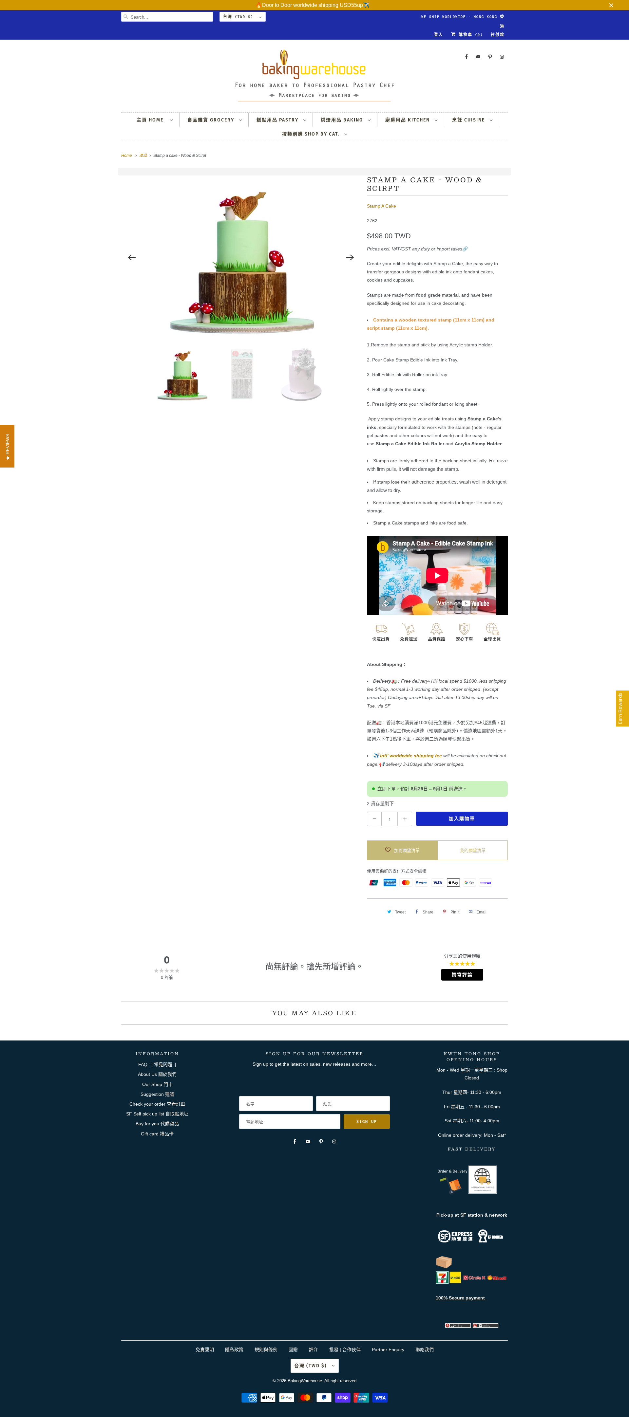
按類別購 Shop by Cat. (311, 134)
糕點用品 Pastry (278, 120)
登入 (438, 35)
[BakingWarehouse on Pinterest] (490, 56)
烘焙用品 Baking (343, 120)
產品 (143, 155)
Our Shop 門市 (157, 1084)
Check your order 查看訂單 (157, 1104)
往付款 (498, 35)
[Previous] (131, 257)
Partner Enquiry (388, 1349)
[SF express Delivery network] (444, 1267)
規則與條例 (266, 1349)
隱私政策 (234, 1349)
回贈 (293, 1349)
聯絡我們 (424, 1349)
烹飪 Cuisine (469, 120)
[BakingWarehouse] (314, 77)
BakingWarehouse (305, 1380)
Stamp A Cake (381, 206)
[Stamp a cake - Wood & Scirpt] (241, 257)
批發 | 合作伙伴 (345, 1349)
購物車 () (469, 35)
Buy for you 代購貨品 (157, 1123)
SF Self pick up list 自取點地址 (157, 1113)
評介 (313, 1349)
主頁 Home (152, 120)
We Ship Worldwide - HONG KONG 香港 (463, 18)
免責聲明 (205, 1349)
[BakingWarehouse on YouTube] (478, 56)
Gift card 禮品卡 (157, 1133)
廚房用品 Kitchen (408, 120)
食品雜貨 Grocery (211, 120)
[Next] (350, 257)
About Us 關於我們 (157, 1074)
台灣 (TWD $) (239, 17)
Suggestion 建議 (157, 1094)
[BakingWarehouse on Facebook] (466, 56)
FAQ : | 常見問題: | (157, 1064)
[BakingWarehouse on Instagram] (502, 56)
